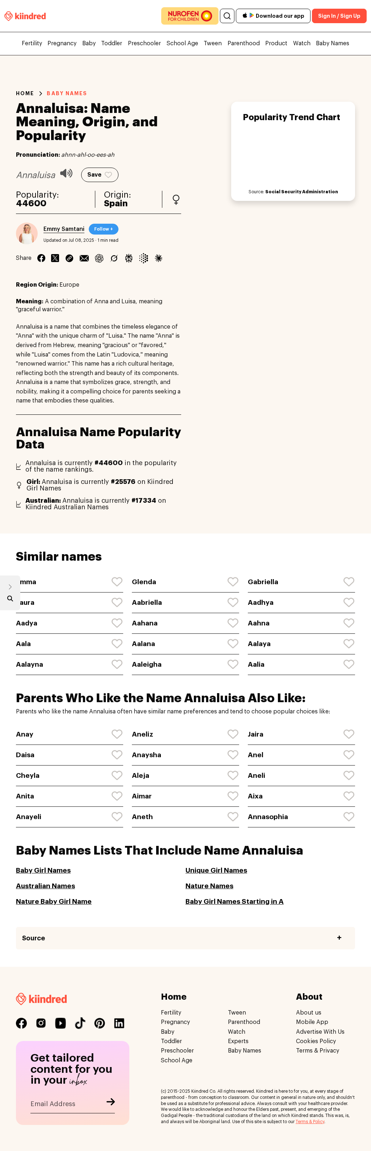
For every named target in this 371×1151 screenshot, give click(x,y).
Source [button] (33, 938)
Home (25, 93)
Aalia (256, 664)
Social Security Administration (301, 192)
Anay (24, 734)
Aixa (255, 796)
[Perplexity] (128, 258)
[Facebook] (41, 258)
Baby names (67, 93)
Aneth (142, 816)
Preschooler (144, 43)
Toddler (111, 43)
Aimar (142, 796)
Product (276, 43)
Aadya (26, 623)
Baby (89, 43)
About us (308, 1013)
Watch (301, 43)
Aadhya (261, 602)
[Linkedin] (69, 258)
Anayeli (28, 816)
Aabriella (147, 602)
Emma (26, 581)
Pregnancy (61, 43)
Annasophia (268, 816)
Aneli (256, 775)
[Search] (227, 16)
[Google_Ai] (143, 258)
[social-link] (21, 1023)
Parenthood (244, 43)
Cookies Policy (316, 1041)
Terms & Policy (310, 1122)
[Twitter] (55, 258)
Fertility (32, 43)
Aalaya (259, 643)
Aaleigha (147, 664)
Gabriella (263, 581)
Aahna (259, 623)
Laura (25, 602)
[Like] (117, 582)
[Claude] (158, 258)
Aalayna (29, 664)
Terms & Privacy (317, 1051)
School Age (182, 43)
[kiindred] (25, 15)
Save (94, 175)
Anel (255, 754)
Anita (25, 796)
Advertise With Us (320, 1032)
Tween (213, 43)
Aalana (143, 643)
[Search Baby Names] (10, 600)
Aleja (140, 775)
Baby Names (332, 43)
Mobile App (312, 1022)
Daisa (25, 754)
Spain (116, 203)
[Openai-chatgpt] (99, 258)
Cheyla (27, 775)
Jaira (255, 734)
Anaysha (146, 754)
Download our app (280, 15)
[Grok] (113, 258)
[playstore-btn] (252, 16)
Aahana (145, 623)
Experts (238, 1041)
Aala (23, 643)
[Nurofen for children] (189, 16)
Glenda (144, 581)
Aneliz (142, 734)
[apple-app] (245, 16)
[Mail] (84, 258)
